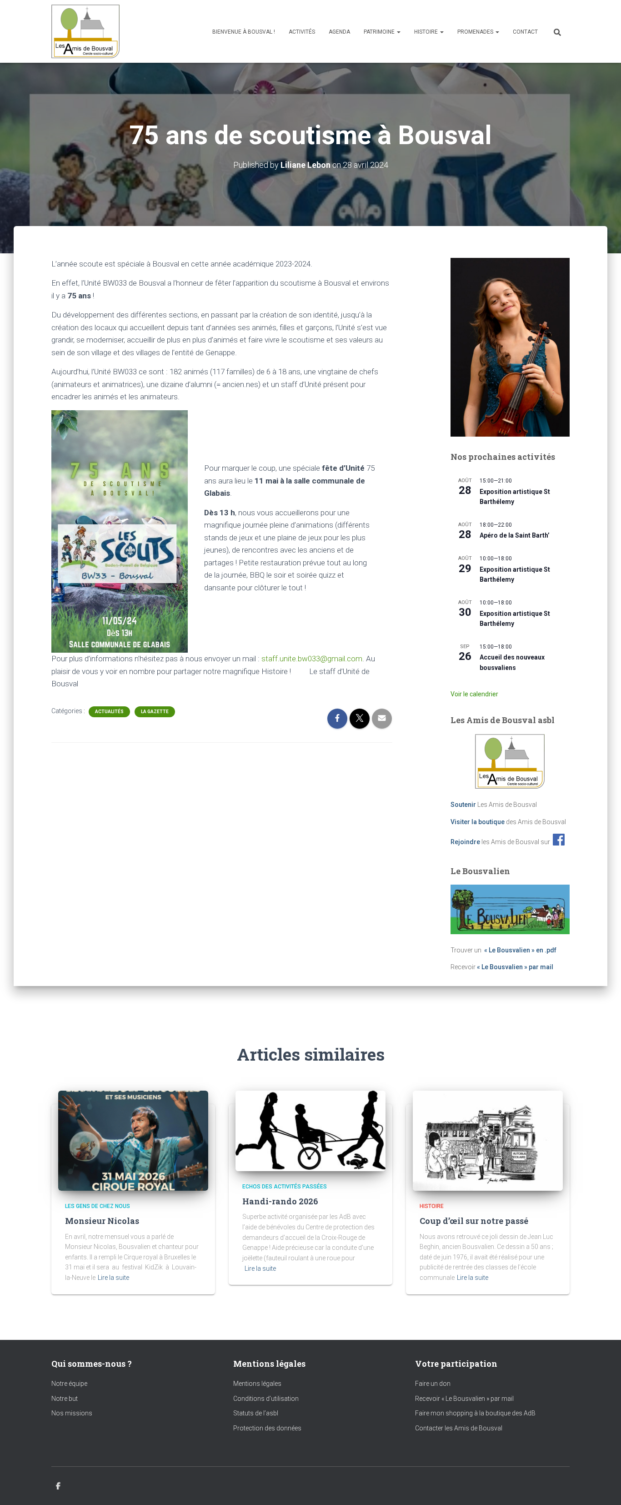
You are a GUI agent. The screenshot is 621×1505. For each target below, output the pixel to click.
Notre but (64, 1398)
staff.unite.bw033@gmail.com (311, 658)
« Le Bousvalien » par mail (515, 967)
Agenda (339, 32)
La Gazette (155, 711)
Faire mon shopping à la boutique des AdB (475, 1413)
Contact (525, 32)
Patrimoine (380, 32)
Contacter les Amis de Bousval (458, 1428)
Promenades (476, 32)
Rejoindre (465, 842)
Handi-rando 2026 (280, 1201)
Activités (302, 32)
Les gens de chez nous (97, 1206)
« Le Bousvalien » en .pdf (520, 950)
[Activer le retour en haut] (603, 1486)
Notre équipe (69, 1383)
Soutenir (463, 804)
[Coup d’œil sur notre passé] (488, 1140)
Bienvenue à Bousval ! (243, 32)
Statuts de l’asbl (255, 1413)
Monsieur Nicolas (102, 1220)
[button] (398, 32)
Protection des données (267, 1428)
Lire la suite (113, 1277)
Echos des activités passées (284, 1186)
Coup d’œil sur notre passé (474, 1220)
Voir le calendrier (474, 694)
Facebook (58, 1486)
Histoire (426, 32)
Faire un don (433, 1383)
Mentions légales (257, 1383)
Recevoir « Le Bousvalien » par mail (464, 1398)
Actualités (109, 711)
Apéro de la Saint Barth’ (515, 535)
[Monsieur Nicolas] (133, 1140)
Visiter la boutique (478, 821)
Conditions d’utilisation (266, 1398)
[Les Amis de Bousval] (85, 31)
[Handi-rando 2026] (310, 1130)
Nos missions (71, 1413)
